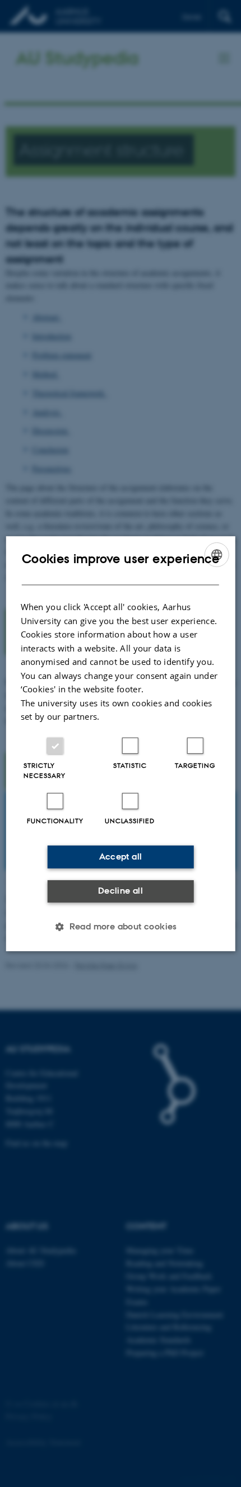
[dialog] (120, 743)
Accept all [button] (120, 856)
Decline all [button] (120, 890)
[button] (120, 926)
